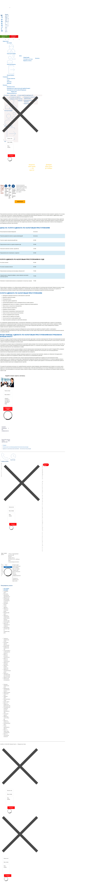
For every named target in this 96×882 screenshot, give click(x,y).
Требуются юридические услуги (6, 640)
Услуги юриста (7, 622)
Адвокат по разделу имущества (6, 666)
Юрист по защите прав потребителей (6, 731)
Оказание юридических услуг (6, 686)
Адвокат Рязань (7, 692)
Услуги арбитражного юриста (6, 727)
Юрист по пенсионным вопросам (6, 735)
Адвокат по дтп (7, 677)
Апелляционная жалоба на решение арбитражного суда (7, 710)
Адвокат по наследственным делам (7, 670)
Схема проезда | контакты (13, 561)
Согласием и (18, 858)
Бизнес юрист (6, 701)
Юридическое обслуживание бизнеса (7, 690)
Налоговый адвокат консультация (6, 644)
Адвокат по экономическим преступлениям (7, 674)
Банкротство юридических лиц (6, 648)
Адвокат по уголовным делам (6, 610)
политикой (12, 859)
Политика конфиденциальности (16, 575)
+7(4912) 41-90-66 (39, 168)
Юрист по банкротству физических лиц (7, 704)
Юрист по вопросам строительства (7, 660)
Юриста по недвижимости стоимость (7, 625)
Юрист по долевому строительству (7, 656)
